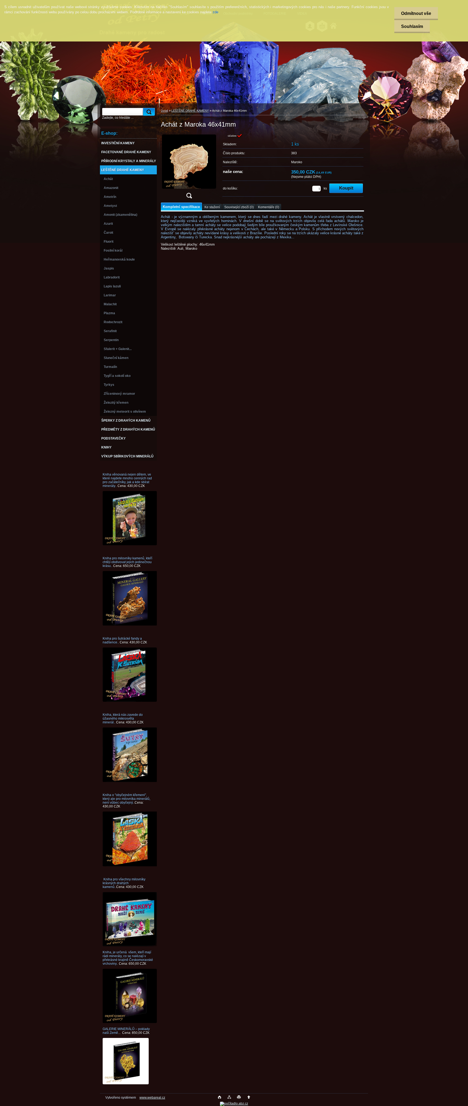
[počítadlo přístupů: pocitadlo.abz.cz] (234, 1103)
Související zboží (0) (239, 207)
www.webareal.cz (152, 1097)
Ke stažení (212, 207)
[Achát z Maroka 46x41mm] (189, 167)
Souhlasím (412, 26)
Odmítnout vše (416, 13)
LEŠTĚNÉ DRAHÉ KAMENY (190, 110)
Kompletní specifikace (181, 207)
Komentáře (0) (268, 207)
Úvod (164, 110)
